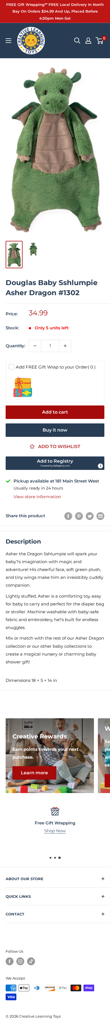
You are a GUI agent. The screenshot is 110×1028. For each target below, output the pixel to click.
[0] (99, 40)
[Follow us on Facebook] (10, 961)
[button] (55, 463)
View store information (37, 496)
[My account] (88, 41)
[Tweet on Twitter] (90, 516)
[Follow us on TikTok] (31, 961)
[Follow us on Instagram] (20, 961)
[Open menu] (8, 40)
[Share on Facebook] (68, 516)
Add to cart (55, 412)
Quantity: (15, 345)
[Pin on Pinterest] (79, 516)
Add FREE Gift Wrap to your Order (56, 367)
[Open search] (77, 41)
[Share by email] (100, 516)
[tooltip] (100, 465)
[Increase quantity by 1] (65, 346)
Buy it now (55, 430)
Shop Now (55, 830)
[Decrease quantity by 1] (35, 346)
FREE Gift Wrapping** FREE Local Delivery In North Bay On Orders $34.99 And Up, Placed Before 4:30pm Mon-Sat (55, 11)
